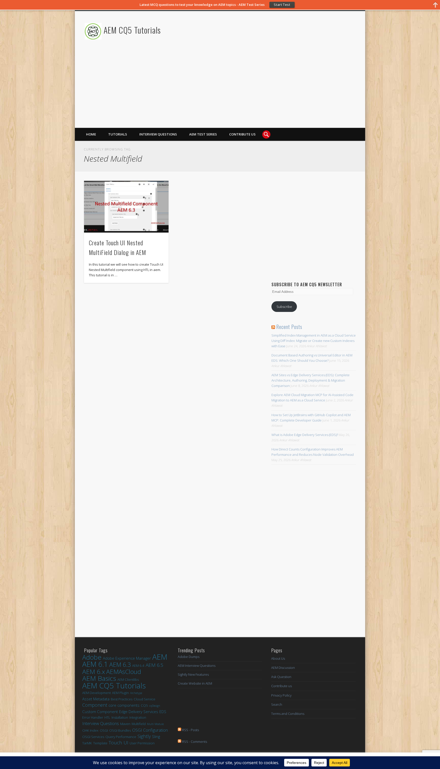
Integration (137, 717)
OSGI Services (93, 736)
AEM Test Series (203, 134)
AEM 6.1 (95, 664)
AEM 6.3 (120, 665)
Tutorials (117, 134)
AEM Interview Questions (196, 665)
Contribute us (242, 134)
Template (100, 743)
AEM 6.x (93, 671)
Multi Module (155, 724)
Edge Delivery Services (138, 711)
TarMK (87, 743)
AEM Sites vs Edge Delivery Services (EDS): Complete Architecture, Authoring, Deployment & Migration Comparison (310, 380)
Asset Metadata (95, 698)
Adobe (92, 657)
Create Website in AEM (195, 683)
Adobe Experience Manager (127, 658)
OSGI (104, 730)
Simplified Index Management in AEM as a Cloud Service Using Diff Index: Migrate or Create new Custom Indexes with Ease (313, 340)
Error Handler (92, 717)
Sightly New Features (193, 674)
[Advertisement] (262, 92)
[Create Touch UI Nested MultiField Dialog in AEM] (126, 207)
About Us (278, 658)
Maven (125, 723)
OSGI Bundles (120, 730)
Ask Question (281, 676)
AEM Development (96, 692)
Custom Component (100, 711)
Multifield (139, 723)
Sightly (144, 736)
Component (94, 705)
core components (124, 705)
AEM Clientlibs (128, 679)
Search (276, 704)
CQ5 (144, 705)
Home (91, 134)
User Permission (142, 743)
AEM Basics (99, 678)
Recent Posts (289, 326)
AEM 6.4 (138, 665)
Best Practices (121, 699)
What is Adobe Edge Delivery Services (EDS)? (304, 434)
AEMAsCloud (123, 671)
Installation (120, 717)
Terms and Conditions (287, 713)
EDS (162, 711)
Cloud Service (144, 699)
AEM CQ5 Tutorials (132, 30)
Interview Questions (158, 134)
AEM (159, 657)
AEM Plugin (120, 692)
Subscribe (284, 306)
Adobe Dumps (188, 656)
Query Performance (120, 736)
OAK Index (90, 730)
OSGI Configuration (150, 730)
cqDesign (154, 705)
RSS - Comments (194, 741)
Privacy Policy (281, 695)
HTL (107, 717)
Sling (156, 736)
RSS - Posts (190, 730)
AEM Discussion (283, 667)
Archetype (136, 693)
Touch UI (118, 743)
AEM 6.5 (154, 665)
